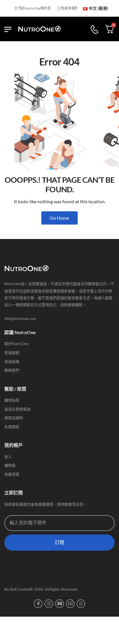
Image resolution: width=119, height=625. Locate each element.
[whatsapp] (81, 603)
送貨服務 (11, 361)
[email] (70, 603)
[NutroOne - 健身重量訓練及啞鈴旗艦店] (39, 29)
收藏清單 (11, 474)
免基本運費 (67, 8)
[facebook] (38, 603)
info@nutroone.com (20, 318)
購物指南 (11, 400)
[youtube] (59, 603)
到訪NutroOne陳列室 (32, 8)
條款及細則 (13, 417)
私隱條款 (11, 426)
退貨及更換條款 (17, 409)
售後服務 (11, 352)
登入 (8, 456)
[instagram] (48, 603)
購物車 (10, 465)
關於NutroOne (16, 343)
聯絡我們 (11, 370)
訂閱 (59, 542)
